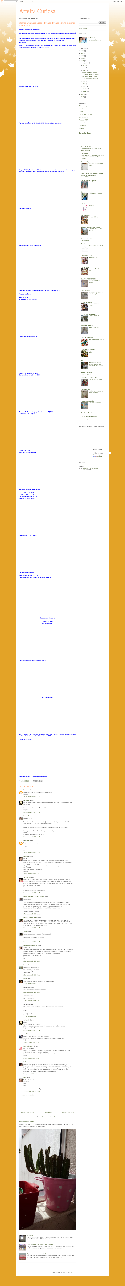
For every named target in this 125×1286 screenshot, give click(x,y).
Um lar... (83, 203)
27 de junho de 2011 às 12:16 (31, 812)
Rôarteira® (84, 361)
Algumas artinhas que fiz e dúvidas (37, 1254)
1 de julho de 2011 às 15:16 (31, 1042)
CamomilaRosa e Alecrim (88, 180)
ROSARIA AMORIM (87, 326)
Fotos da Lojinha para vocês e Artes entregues (40, 1244)
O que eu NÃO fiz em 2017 (96, 245)
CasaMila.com (85, 244)
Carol (25, 1034)
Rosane (25, 856)
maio (84, 81)
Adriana (92, 37)
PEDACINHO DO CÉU (87, 401)
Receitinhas (82, 125)
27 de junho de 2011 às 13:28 (31, 852)
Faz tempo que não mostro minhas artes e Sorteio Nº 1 (90, 77)
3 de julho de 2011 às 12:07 (31, 1074)
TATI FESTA (27, 877)
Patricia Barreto (28, 965)
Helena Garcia (27, 816)
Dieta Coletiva (83, 109)
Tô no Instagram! (93, 257)
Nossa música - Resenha (95, 193)
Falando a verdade (86, 374)
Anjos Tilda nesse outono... (96, 182)
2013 (82, 56)
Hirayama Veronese (87, 420)
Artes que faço (83, 106)
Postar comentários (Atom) (50, 1117)
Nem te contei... (86, 267)
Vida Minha (82, 128)
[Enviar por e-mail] (34, 781)
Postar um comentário (27, 1095)
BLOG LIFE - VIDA (86, 302)
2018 (82, 51)
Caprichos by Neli (86, 192)
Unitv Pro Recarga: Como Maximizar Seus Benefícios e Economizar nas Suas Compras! (92, 157)
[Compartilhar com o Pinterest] (41, 781)
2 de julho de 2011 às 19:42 (31, 1058)
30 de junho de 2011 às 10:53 (31, 1016)
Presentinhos (83, 123)
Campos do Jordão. (94, 315)
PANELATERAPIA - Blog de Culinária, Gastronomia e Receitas (92, 174)
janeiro (85, 91)
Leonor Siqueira (28, 1046)
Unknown (26, 790)
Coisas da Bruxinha (87, 239)
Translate (99, 456)
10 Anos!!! (91, 205)
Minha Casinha (83, 117)
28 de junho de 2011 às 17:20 (31, 942)
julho (84, 68)
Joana (25, 931)
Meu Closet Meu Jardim (88, 413)
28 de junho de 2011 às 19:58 (31, 961)
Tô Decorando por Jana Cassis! (90, 227)
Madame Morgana (86, 372)
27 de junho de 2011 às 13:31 (31, 873)
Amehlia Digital (85, 162)
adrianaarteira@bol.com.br (90, 468)
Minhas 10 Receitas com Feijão (89, 177)
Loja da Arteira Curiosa (85, 114)
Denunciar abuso (85, 133)
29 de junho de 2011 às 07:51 (31, 975)
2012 (82, 58)
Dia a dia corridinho (87, 337)
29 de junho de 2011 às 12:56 (31, 992)
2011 (82, 61)
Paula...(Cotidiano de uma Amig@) (33, 896)
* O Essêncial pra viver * (88, 349)
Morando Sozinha (86, 147)
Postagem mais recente (27, 1112)
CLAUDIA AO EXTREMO (88, 279)
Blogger (71, 1272)
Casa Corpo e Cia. (86, 255)
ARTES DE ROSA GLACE (88, 314)
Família (81, 111)
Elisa (24, 1077)
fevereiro (85, 89)
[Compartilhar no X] (38, 781)
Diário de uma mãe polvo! (89, 416)
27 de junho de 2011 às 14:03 (31, 893)
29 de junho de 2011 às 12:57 (31, 1000)
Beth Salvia (26, 1062)
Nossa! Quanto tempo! (26, 1121)
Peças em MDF (83, 120)
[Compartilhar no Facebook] (40, 781)
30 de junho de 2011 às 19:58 (31, 1030)
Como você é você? (94, 217)
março (85, 86)
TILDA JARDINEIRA (94, 327)
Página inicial (48, 1112)
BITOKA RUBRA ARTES (30, 917)
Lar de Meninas (85, 389)
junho (84, 70)
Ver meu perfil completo (94, 40)
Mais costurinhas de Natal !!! (96, 339)
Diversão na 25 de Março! (95, 379)
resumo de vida (85, 240)
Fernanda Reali (85, 215)
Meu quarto (30, 1235)
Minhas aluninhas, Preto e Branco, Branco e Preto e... (90, 73)
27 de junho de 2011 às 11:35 (31, 796)
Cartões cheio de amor (95, 402)
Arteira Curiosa (37, 11)
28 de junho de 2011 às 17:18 (31, 928)
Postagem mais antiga (68, 1112)
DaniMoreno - (85, 153)
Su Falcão (26, 800)
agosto (85, 65)
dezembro (86, 63)
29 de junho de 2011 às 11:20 (31, 983)
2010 (82, 94)
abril (84, 84)
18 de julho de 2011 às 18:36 (31, 1091)
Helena (25, 978)
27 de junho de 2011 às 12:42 (31, 837)
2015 (82, 53)
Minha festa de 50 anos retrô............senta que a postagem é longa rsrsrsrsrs (96, 364)
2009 (82, 97)
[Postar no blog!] (36, 781)
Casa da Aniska (85, 290)
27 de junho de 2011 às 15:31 (31, 914)
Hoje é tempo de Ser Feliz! (89, 378)
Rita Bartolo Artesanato (30, 945)
